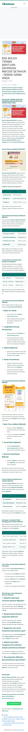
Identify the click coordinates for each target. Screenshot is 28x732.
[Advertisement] (14, 22)
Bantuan (6, 715)
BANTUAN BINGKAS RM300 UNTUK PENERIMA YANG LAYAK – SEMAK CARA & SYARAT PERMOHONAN (13, 719)
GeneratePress (20, 730)
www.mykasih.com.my (13, 335)
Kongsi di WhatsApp (15, 703)
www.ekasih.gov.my (12, 316)
